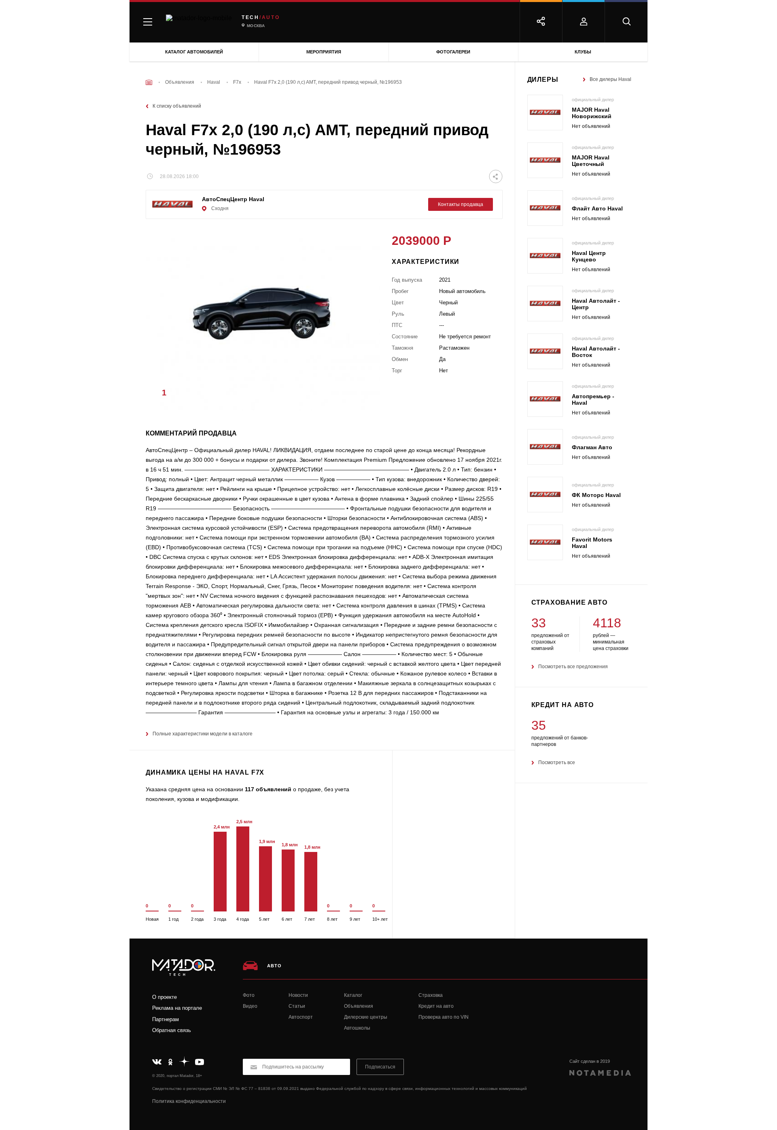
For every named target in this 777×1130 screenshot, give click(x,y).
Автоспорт (301, 1017)
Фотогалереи (453, 51)
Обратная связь (171, 1030)
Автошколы (357, 1028)
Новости (298, 995)
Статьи (297, 1006)
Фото (249, 995)
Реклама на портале (177, 1008)
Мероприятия (323, 51)
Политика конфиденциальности (189, 1101)
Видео (250, 1006)
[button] (361, 395)
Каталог (353, 995)
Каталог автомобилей (194, 51)
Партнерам (165, 1019)
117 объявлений (268, 789)
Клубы (583, 51)
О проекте (164, 997)
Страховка (430, 995)
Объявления (358, 1006)
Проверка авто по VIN (443, 1017)
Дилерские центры (365, 1017)
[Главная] (149, 82)
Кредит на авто (436, 1006)
